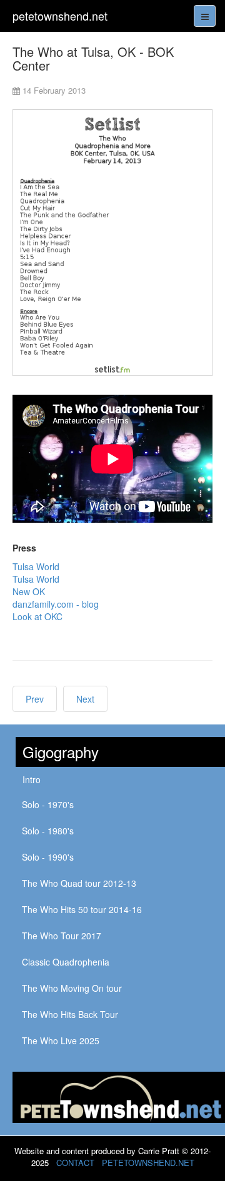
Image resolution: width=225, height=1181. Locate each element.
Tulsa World (35, 566)
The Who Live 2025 (60, 1040)
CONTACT (75, 1163)
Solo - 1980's (48, 830)
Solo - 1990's (48, 857)
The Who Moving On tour (72, 988)
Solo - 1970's (48, 804)
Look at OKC (37, 616)
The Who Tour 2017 (61, 935)
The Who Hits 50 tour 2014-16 (82, 909)
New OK (28, 591)
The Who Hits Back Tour (70, 1014)
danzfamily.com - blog (55, 604)
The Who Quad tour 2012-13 (79, 883)
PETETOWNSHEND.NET (148, 1163)
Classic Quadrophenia (65, 962)
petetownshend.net (60, 15)
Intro (31, 779)
